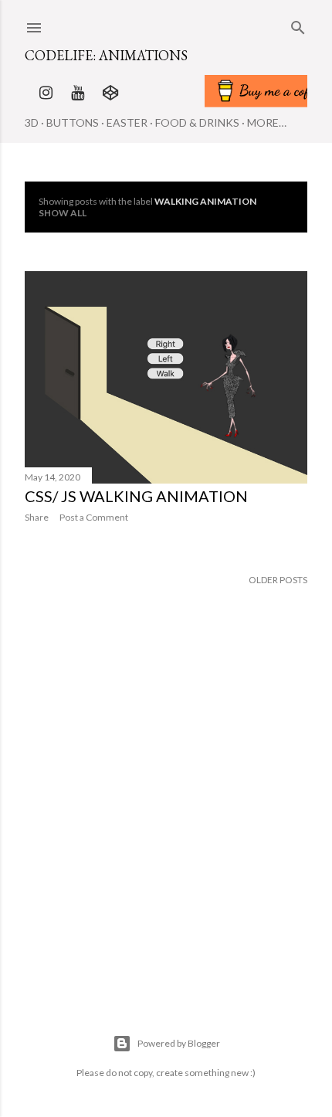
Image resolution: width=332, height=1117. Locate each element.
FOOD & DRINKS (197, 122)
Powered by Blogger (178, 1043)
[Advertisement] (166, 830)
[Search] (298, 24)
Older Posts (278, 580)
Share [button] (37, 517)
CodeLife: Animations (106, 55)
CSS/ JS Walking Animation (136, 496)
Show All (62, 213)
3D (32, 122)
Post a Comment (93, 517)
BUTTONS (72, 122)
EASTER (127, 122)
